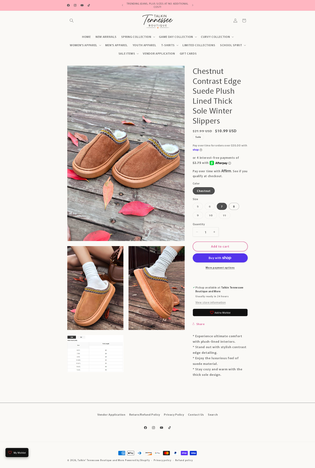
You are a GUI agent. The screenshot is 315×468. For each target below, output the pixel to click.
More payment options (220, 267)
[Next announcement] (193, 5)
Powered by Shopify (137, 460)
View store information (210, 302)
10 (213, 216)
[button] (71, 20)
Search (213, 414)
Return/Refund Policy (144, 414)
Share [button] (200, 324)
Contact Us (196, 414)
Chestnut (204, 191)
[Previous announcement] (122, 5)
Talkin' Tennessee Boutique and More (100, 460)
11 (226, 216)
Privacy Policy (174, 414)
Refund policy (183, 460)
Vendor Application (111, 414)
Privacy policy (162, 460)
